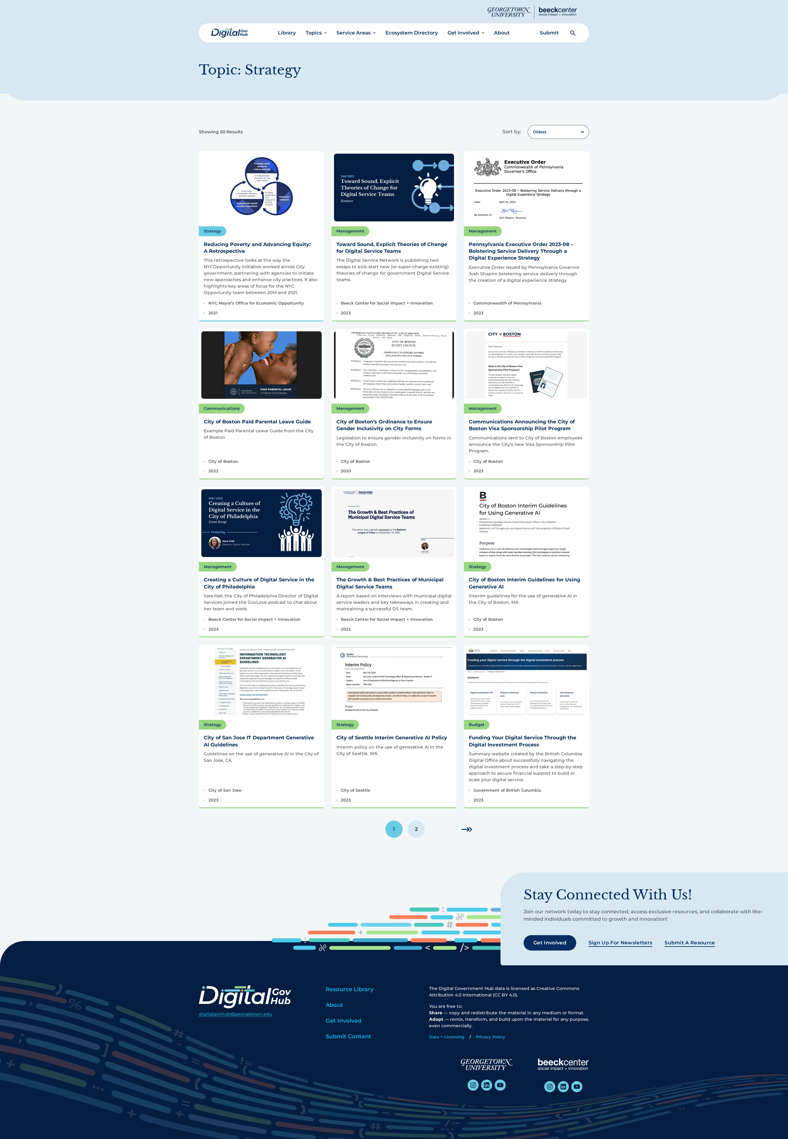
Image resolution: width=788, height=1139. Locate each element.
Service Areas (353, 33)
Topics (314, 33)
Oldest (540, 131)
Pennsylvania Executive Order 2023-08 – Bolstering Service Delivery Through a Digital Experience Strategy (521, 251)
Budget (476, 724)
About (502, 33)
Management (350, 230)
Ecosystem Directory (411, 33)
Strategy (212, 230)
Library (287, 33)
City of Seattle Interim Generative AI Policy (391, 738)
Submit (549, 33)
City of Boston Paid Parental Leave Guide (257, 422)
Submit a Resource (690, 943)
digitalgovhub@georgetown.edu (235, 1014)
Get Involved (463, 33)
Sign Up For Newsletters (620, 943)
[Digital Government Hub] (229, 33)
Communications (222, 408)
